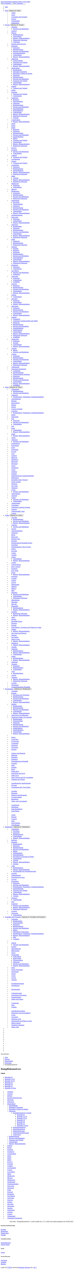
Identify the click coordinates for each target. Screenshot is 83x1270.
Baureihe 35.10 (10, 1081)
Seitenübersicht (6, 1243)
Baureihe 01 (9, 1077)
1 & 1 (35, 1267)
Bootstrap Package (24, 1267)
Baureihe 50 (9, 1084)
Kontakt (3, 1229)
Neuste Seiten (5, 1244)
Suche (3, 1252)
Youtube (3, 1262)
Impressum (4, 1231)
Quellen (3, 1235)
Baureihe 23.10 (10, 1079)
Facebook (4, 1260)
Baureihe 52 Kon (10, 1088)
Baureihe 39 (9, 1083)
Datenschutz (5, 1233)
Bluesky (3, 1264)
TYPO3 (9, 1267)
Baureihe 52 (9, 1086)
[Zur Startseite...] (12, 3)
